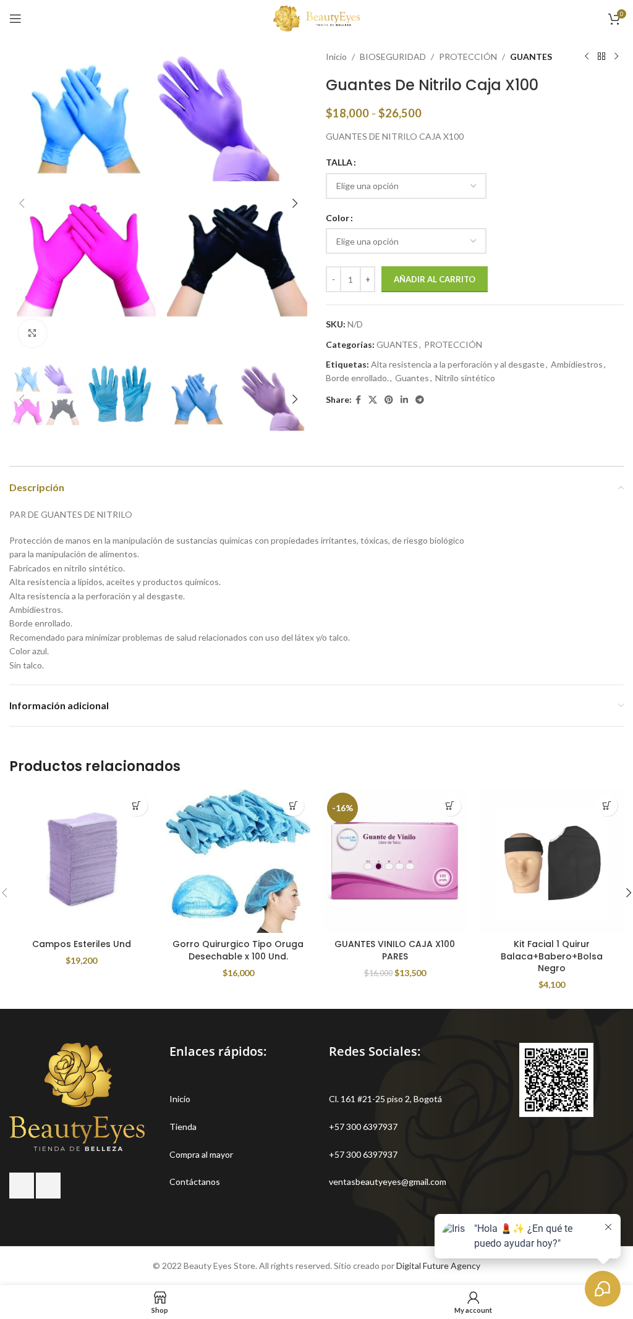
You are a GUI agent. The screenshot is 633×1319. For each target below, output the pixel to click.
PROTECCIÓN (468, 56)
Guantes (412, 378)
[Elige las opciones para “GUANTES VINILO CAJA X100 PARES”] (450, 805)
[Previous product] (586, 56)
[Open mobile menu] (15, 18)
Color (337, 218)
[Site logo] (316, 17)
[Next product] (616, 56)
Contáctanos (194, 1181)
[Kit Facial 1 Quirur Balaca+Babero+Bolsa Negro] (552, 860)
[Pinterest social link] (389, 400)
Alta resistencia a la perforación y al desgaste (458, 364)
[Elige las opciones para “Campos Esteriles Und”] (137, 805)
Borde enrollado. (357, 378)
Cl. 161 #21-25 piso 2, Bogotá (385, 1099)
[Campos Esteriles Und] (81, 860)
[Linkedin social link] (404, 400)
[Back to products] (601, 56)
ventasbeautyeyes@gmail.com (387, 1181)
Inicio (336, 56)
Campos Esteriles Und (81, 944)
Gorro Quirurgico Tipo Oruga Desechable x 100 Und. (238, 950)
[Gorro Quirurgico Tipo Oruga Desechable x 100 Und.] (238, 860)
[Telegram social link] (420, 400)
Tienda (183, 1126)
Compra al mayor (201, 1154)
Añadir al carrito (434, 279)
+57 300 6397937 (363, 1126)
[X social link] (373, 400)
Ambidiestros (577, 364)
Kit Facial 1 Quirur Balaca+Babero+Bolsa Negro (552, 956)
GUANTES (531, 56)
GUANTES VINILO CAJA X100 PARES (394, 950)
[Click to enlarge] (32, 333)
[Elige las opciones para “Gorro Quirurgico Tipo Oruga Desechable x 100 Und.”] (293, 805)
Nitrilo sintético (465, 378)
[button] (21, 203)
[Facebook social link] (358, 400)
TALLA (339, 162)
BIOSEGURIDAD (393, 56)
